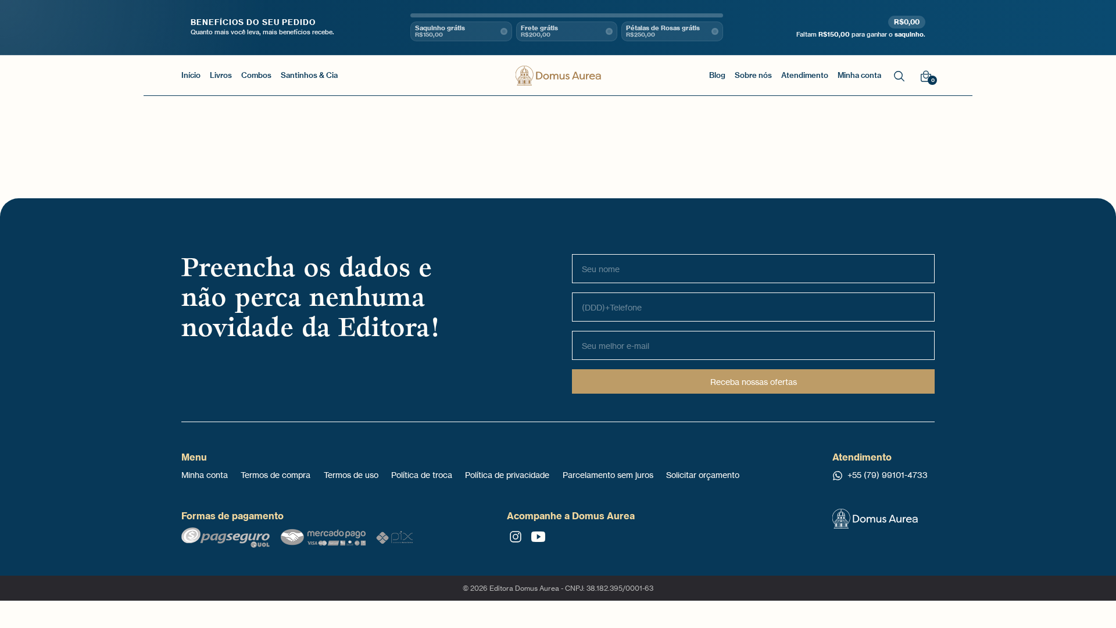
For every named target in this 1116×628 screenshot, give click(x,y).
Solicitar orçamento (702, 475)
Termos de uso (351, 475)
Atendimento (804, 75)
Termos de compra (275, 475)
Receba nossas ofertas (753, 382)
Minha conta (204, 475)
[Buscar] (899, 75)
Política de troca (421, 475)
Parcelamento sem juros (608, 475)
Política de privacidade (507, 475)
